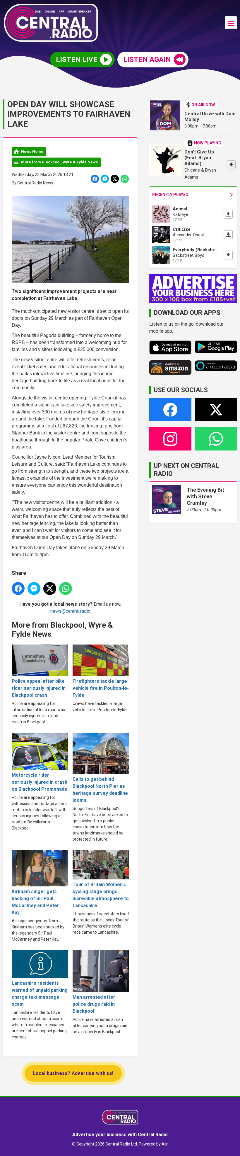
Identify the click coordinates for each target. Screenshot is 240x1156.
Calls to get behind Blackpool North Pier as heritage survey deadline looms (100, 789)
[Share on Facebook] (95, 179)
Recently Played (170, 194)
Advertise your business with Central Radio (120, 1134)
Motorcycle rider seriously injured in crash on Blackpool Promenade (39, 782)
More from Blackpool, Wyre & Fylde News (59, 162)
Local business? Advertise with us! (73, 1073)
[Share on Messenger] (105, 179)
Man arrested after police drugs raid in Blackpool (94, 1004)
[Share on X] (115, 179)
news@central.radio (70, 611)
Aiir (164, 1144)
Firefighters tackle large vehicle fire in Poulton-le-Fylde (101, 688)
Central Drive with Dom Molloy (210, 116)
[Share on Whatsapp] (125, 179)
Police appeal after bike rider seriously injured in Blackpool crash (39, 688)
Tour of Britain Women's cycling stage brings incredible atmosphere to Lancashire (101, 895)
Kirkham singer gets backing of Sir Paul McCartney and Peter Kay (35, 902)
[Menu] (231, 22)
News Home (32, 151)
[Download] (231, 164)
